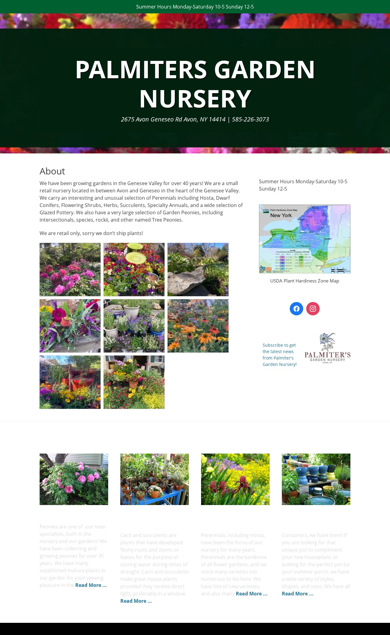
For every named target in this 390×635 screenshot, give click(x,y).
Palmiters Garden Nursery (195, 83)
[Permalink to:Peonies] (74, 479)
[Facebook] (296, 308)
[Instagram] (313, 308)
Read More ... (91, 585)
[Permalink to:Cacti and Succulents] (154, 479)
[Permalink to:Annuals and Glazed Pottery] (316, 479)
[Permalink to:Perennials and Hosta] (235, 479)
